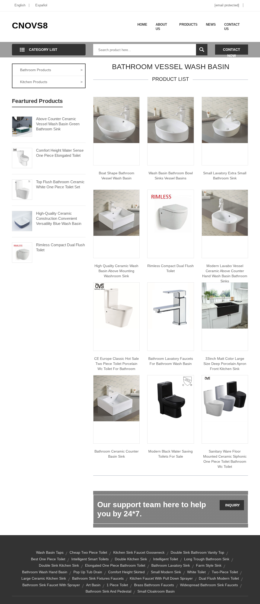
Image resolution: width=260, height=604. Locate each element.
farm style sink (208, 565)
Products (188, 24)
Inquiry (232, 505)
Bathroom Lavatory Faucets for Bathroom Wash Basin (170, 361)
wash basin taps (49, 552)
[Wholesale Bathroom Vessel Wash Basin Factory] (116, 120)
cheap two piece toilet (88, 552)
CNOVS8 (30, 25)
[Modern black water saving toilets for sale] (170, 398)
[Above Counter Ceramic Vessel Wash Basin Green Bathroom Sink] (22, 126)
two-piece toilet (225, 572)
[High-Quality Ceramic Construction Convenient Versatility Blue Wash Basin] (22, 221)
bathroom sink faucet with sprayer (51, 585)
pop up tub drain (87, 572)
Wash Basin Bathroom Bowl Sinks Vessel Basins (171, 175)
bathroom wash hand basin (44, 572)
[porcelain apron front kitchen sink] (225, 305)
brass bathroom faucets (154, 585)
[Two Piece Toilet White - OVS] (116, 305)
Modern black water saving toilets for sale (170, 453)
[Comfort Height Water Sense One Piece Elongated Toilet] (22, 158)
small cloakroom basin (156, 591)
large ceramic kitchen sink (43, 578)
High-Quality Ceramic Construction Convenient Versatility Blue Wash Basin (58, 218)
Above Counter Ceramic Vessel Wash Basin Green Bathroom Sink (57, 124)
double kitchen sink (131, 559)
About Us (161, 27)
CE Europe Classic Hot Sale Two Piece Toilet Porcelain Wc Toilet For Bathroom (116, 364)
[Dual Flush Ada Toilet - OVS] (170, 212)
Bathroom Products (51, 70)
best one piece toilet (48, 559)
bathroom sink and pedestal (108, 591)
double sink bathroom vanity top (197, 552)
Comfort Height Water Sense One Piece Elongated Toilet (60, 153)
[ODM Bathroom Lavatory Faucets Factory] (170, 305)
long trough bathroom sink (206, 559)
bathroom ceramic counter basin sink (116, 453)
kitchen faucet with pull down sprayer (161, 578)
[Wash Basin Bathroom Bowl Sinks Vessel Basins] (170, 120)
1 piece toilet (117, 585)
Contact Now (231, 51)
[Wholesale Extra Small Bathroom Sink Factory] (225, 120)
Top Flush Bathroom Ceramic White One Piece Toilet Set (60, 184)
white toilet (196, 572)
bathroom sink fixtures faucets (98, 578)
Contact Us (232, 27)
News (211, 24)
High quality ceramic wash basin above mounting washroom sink (116, 271)
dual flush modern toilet (219, 578)
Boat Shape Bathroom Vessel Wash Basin (116, 175)
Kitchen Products (51, 82)
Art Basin (93, 585)
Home (142, 24)
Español (41, 5)
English (19, 5)
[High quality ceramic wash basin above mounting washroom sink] (116, 212)
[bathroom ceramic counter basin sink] (116, 398)
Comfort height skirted (126, 572)
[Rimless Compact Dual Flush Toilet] (22, 252)
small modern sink (166, 572)
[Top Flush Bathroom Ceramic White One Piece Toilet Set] (22, 189)
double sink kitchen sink (59, 565)
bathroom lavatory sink (170, 565)
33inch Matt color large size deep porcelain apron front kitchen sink (224, 364)
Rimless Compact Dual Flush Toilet (60, 247)
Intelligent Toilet (165, 559)
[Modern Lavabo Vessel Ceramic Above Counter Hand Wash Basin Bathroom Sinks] (225, 212)
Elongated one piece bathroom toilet (115, 565)
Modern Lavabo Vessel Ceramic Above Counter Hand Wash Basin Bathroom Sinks (224, 273)
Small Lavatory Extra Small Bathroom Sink (224, 175)
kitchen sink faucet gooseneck (139, 552)
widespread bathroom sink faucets (209, 585)
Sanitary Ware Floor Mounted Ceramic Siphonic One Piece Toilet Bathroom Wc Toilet (225, 459)
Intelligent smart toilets (90, 559)
